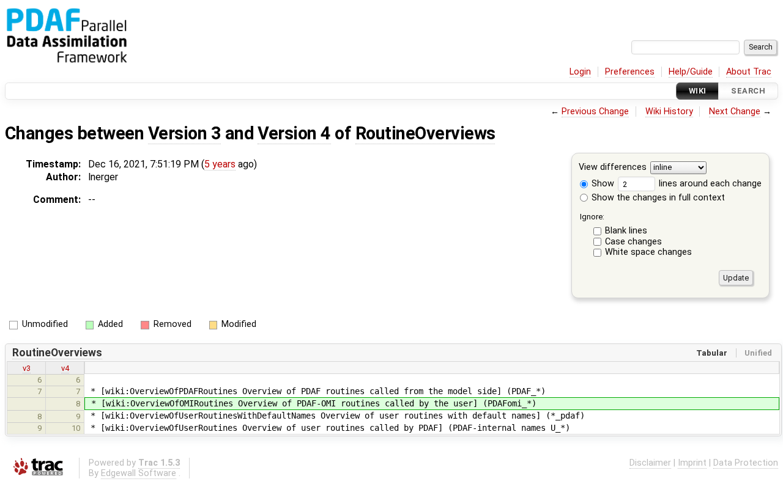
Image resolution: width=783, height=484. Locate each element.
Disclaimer (650, 463)
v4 (65, 368)
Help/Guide (691, 72)
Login (580, 72)
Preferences (630, 72)
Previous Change (595, 111)
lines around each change (709, 183)
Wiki (698, 90)
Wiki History (669, 111)
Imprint (692, 463)
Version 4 (294, 133)
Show (601, 183)
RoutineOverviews (425, 133)
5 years (220, 164)
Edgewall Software (138, 473)
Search (748, 90)
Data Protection (745, 463)
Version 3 (184, 133)
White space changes (648, 252)
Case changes (633, 242)
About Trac (748, 72)
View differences (613, 168)
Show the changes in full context (657, 198)
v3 (27, 368)
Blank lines (626, 231)
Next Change (734, 111)
